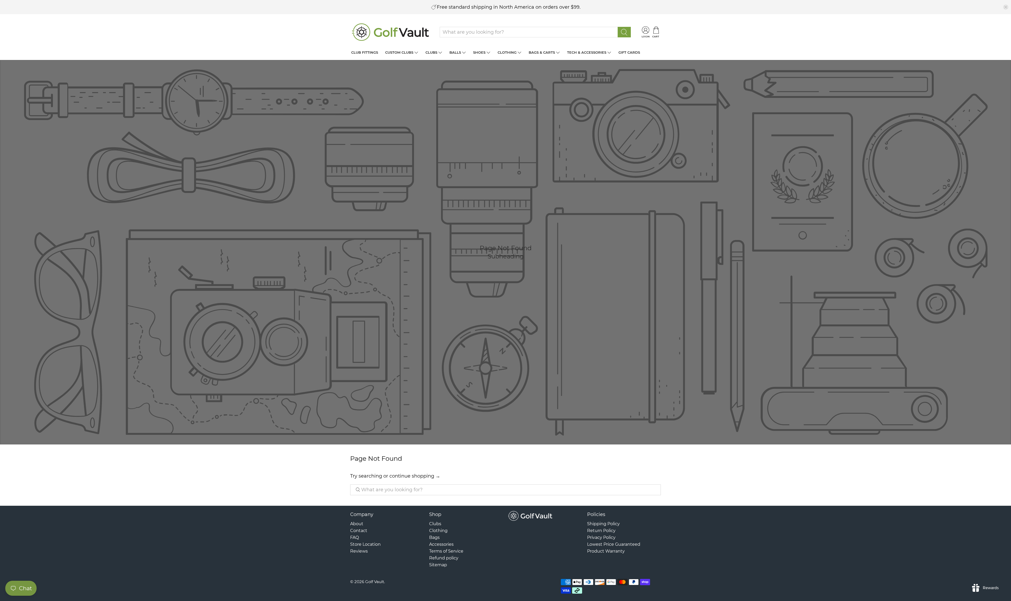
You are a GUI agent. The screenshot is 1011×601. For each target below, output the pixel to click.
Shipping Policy (603, 523)
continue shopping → (414, 476)
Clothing (507, 52)
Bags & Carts (542, 52)
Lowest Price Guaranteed (613, 544)
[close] (1005, 7)
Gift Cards (629, 52)
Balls (455, 52)
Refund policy (443, 557)
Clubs (431, 52)
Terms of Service (446, 551)
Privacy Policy (601, 537)
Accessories (441, 544)
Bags (434, 537)
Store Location (365, 544)
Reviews (359, 551)
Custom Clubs (399, 52)
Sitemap (438, 564)
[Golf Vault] (390, 32)
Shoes (479, 52)
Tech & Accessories (586, 52)
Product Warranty (606, 551)
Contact (358, 530)
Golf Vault (374, 581)
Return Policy (601, 530)
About (356, 523)
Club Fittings (364, 52)
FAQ (354, 537)
